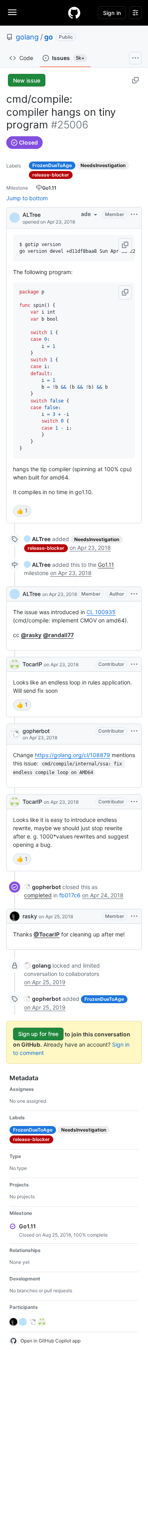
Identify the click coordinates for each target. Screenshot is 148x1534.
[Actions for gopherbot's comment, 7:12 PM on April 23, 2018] (134, 731)
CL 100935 (101, 612)
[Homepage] (74, 12)
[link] (37, 539)
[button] (125, 245)
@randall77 (58, 635)
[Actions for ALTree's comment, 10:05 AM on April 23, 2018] (134, 594)
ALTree (31, 214)
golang (27, 37)
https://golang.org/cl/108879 (72, 755)
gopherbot (36, 731)
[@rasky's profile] (14, 916)
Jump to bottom (27, 198)
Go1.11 (106, 564)
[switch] (22, 511)
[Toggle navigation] (12, 12)
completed (38, 895)
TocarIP (32, 664)
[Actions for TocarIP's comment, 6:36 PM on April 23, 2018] (134, 664)
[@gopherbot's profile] (14, 734)
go (48, 37)
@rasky (31, 635)
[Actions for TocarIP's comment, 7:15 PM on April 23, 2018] (134, 801)
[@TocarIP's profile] (14, 664)
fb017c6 (70, 895)
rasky (29, 916)
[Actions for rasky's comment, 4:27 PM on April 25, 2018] (134, 916)
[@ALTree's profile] (14, 217)
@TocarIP (47, 934)
